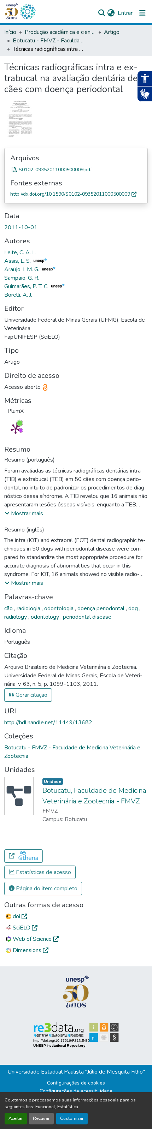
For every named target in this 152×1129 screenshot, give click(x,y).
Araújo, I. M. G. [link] (22, 269)
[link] (76, 169)
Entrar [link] (125, 13)
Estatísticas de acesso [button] (42, 872)
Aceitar (15, 1118)
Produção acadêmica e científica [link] (60, 32)
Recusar (41, 1118)
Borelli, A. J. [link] (18, 295)
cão (9, 608)
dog (133, 608)
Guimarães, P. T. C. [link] (27, 286)
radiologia (29, 608)
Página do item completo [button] (45, 888)
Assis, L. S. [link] (18, 261)
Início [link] (10, 32)
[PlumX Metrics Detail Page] (15, 428)
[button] (27, 11)
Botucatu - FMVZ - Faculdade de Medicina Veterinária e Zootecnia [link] (48, 40)
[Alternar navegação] (142, 13)
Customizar (72, 1118)
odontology (45, 617)
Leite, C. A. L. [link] (20, 252)
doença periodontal (101, 608)
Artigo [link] (111, 32)
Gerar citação (30, 695)
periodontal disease (87, 617)
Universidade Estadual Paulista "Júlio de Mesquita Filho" (76, 1072)
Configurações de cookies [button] (76, 1083)
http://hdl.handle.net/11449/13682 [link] (48, 722)
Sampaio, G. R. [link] (21, 278)
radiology (16, 617)
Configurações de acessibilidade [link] (76, 1091)
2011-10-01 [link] (20, 227)
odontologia (59, 608)
